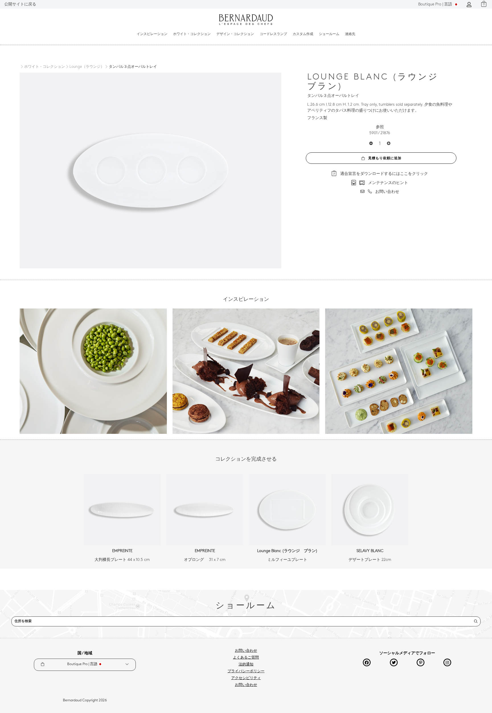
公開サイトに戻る (20, 4)
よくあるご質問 (246, 657)
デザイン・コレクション (235, 34)
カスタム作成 (303, 34)
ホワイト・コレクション (192, 34)
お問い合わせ (246, 651)
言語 (435, 4)
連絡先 (350, 34)
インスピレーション (152, 34)
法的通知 (246, 664)
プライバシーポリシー (246, 671)
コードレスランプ (273, 34)
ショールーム (329, 34)
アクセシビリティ (246, 678)
